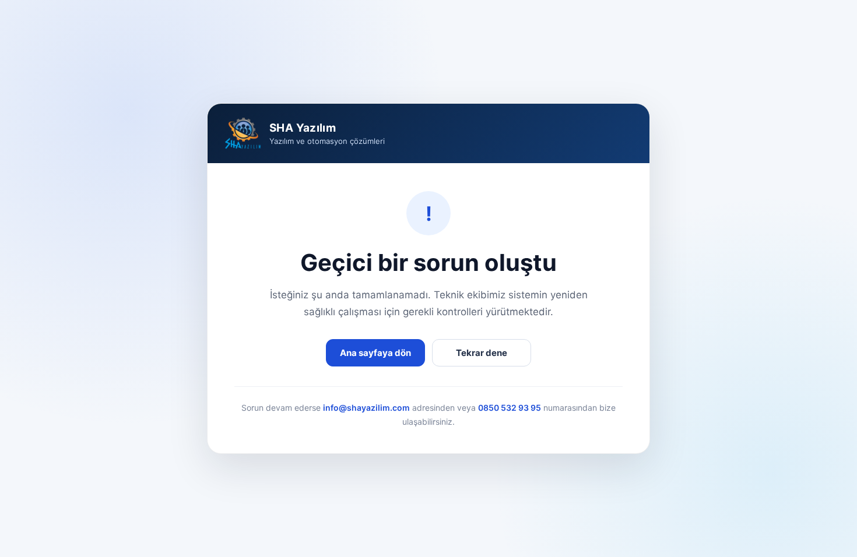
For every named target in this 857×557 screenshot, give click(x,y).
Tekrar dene (481, 352)
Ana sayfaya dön (375, 352)
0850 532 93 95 (509, 408)
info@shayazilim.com (366, 408)
